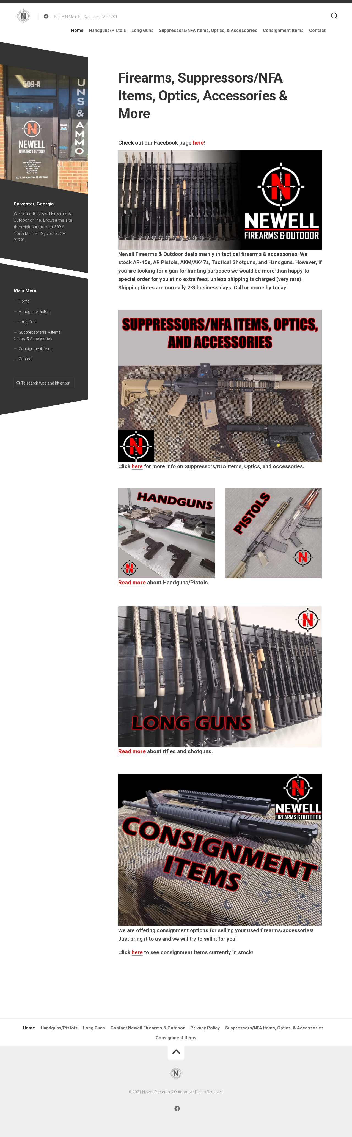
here (198, 142)
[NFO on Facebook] (46, 16)
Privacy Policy (205, 1028)
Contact (317, 30)
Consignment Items (283, 30)
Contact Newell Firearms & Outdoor (148, 1028)
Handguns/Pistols (107, 30)
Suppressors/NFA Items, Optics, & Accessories (208, 30)
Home (77, 30)
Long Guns (142, 30)
